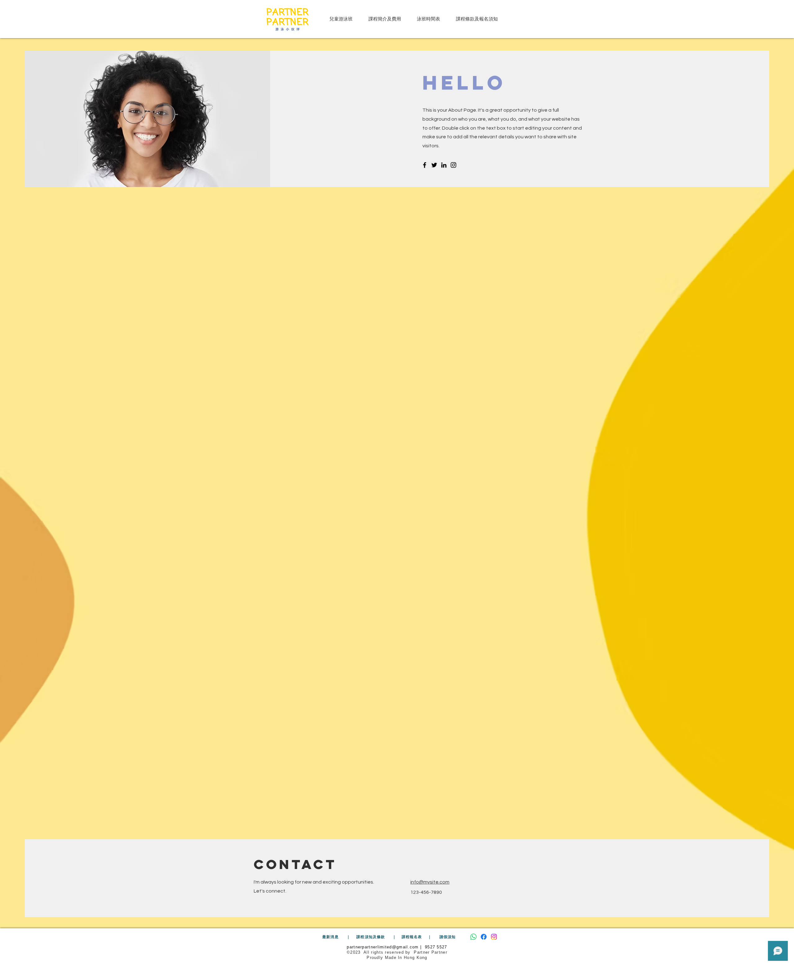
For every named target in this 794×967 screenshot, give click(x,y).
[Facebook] (424, 165)
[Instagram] (453, 165)
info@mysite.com (429, 882)
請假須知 (448, 937)
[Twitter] (434, 165)
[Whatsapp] (473, 937)
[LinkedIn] (444, 165)
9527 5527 (436, 947)
